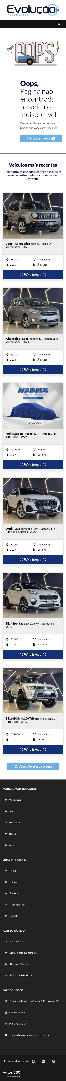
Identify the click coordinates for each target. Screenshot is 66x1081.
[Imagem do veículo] (33, 216)
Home (12, 870)
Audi (11, 845)
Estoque (13, 882)
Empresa (14, 893)
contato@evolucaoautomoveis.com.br (29, 1035)
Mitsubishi (14, 822)
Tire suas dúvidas (18, 964)
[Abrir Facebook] (36, 1063)
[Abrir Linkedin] (46, 1063)
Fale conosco (16, 941)
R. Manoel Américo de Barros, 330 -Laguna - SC (34, 1001)
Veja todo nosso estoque (35, 766)
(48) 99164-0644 (18, 1023)
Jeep (11, 811)
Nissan (12, 833)
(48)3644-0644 (17, 1012)
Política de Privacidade (21, 975)
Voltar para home (39, 138)
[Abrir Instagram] (56, 1063)
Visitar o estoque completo (23, 952)
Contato (13, 915)
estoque (33, 179)
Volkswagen (15, 799)
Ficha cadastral (17, 904)
